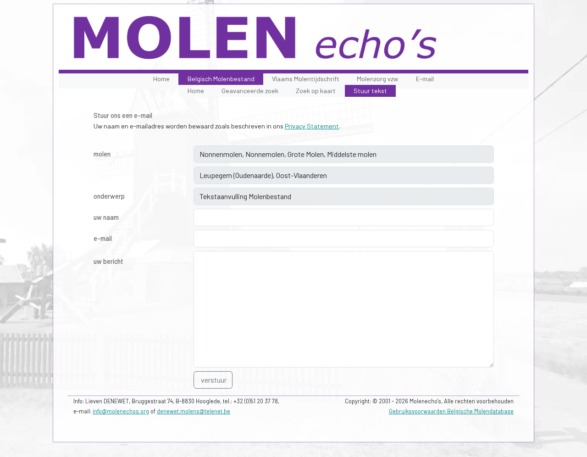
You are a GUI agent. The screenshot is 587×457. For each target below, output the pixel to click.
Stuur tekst (370, 91)
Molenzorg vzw (377, 79)
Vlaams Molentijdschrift (305, 79)
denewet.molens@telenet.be (193, 411)
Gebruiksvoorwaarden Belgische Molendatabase (451, 411)
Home (161, 79)
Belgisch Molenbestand (221, 79)
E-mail (425, 79)
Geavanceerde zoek (250, 91)
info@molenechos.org (121, 411)
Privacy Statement (312, 126)
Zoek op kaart (316, 91)
